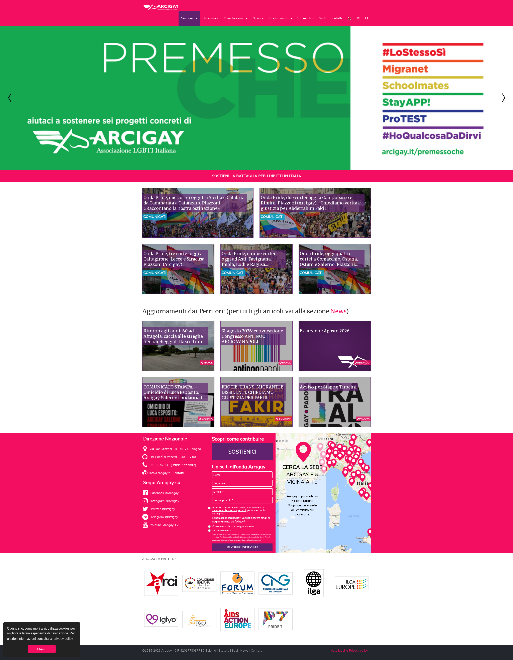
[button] (358, 18)
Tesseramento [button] (279, 18)
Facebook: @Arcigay (164, 493)
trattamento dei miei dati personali (229, 510)
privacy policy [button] (63, 638)
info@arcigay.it (159, 473)
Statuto (223, 650)
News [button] (257, 18)
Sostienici (242, 451)
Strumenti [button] (304, 18)
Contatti (336, 18)
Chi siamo (209, 650)
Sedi (322, 18)
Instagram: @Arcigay (164, 501)
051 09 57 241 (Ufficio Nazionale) (172, 465)
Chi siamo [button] (209, 18)
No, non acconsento (221, 530)
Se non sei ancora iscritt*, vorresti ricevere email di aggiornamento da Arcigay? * (241, 519)
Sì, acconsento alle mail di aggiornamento (232, 526)
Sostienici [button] (188, 18)
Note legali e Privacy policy (349, 650)
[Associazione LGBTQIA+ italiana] (161, 6)
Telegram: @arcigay (164, 517)
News (338, 311)
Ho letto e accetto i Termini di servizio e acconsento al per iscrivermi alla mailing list (238, 510)
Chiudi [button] (41, 649)
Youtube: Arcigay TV (164, 525)
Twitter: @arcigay (162, 509)
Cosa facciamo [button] (234, 18)
